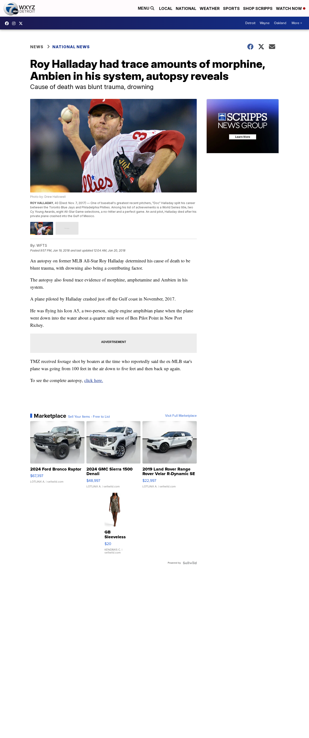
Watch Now (289, 8)
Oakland (280, 23)
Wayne (265, 23)
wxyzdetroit (8, 23)
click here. (93, 380)
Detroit (250, 23)
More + (297, 23)
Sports (231, 8)
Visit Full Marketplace (181, 415)
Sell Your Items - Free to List (89, 416)
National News (71, 46)
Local (165, 8)
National (186, 8)
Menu (144, 8)
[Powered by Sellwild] (190, 563)
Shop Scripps (258, 8)
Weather (210, 8)
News (36, 46)
